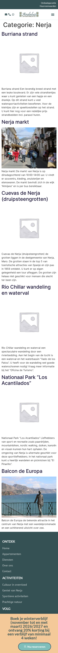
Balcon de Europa (22, 471)
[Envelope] (6, 14)
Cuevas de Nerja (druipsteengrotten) (25, 196)
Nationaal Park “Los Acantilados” (24, 380)
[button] (52, 14)
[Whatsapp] (13, 14)
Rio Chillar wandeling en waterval (26, 290)
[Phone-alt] (9, 14)
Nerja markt (15, 122)
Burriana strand (20, 34)
